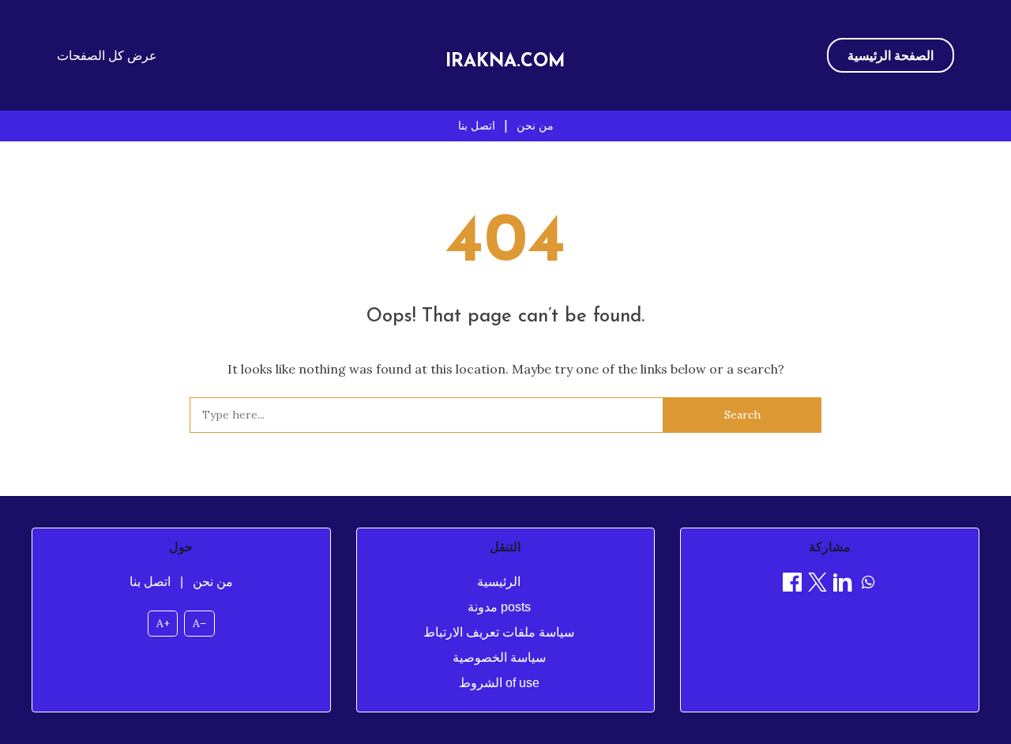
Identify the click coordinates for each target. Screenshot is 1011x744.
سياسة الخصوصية (499, 657)
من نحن (535, 125)
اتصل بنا (476, 125)
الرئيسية (499, 581)
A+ (163, 623)
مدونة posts (499, 607)
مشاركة (830, 547)
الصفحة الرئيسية (891, 55)
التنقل (505, 547)
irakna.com (505, 62)
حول (181, 547)
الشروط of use (499, 683)
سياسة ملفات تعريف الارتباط (498, 632)
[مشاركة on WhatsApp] (868, 585)
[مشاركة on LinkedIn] (842, 585)
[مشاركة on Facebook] (792, 585)
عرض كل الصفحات (107, 55)
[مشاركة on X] (817, 585)
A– (199, 623)
